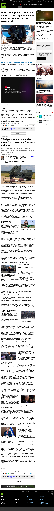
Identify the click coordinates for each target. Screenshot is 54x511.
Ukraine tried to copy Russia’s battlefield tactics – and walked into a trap (44, 77)
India (2, 502)
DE (7, 0)
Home (3, 9)
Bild (23, 60)
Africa (2, 500)
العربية (2, 0)
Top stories (38, 10)
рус (6, 491)
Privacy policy (27, 509)
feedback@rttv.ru (10, 129)
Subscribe (42, 58)
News (2, 496)
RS (10, 0)
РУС (6, 0)
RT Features (39, 64)
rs (11, 491)
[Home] (3, 5)
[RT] (15, 1)
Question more (12, 4)
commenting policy (11, 128)
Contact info (42, 502)
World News (6, 9)
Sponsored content (30, 502)
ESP (4, 0)
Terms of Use (42, 496)
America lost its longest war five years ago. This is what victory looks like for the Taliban (44, 91)
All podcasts (50, 112)
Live (27, 496)
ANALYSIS (5, 468)
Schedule (28, 500)
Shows (15, 500)
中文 (13, 491)
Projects (15, 502)
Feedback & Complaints (44, 503)
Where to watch (29, 499)
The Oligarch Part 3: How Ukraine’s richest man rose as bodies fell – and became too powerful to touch (44, 105)
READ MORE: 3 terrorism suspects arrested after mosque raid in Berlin (17, 62)
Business (2, 499)
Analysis (15, 496)
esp (4, 491)
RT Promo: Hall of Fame (44, 500)
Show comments (18, 133)
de (8, 491)
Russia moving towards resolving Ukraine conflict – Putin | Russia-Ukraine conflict (34, 4)
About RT (41, 499)
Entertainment (16, 499)
